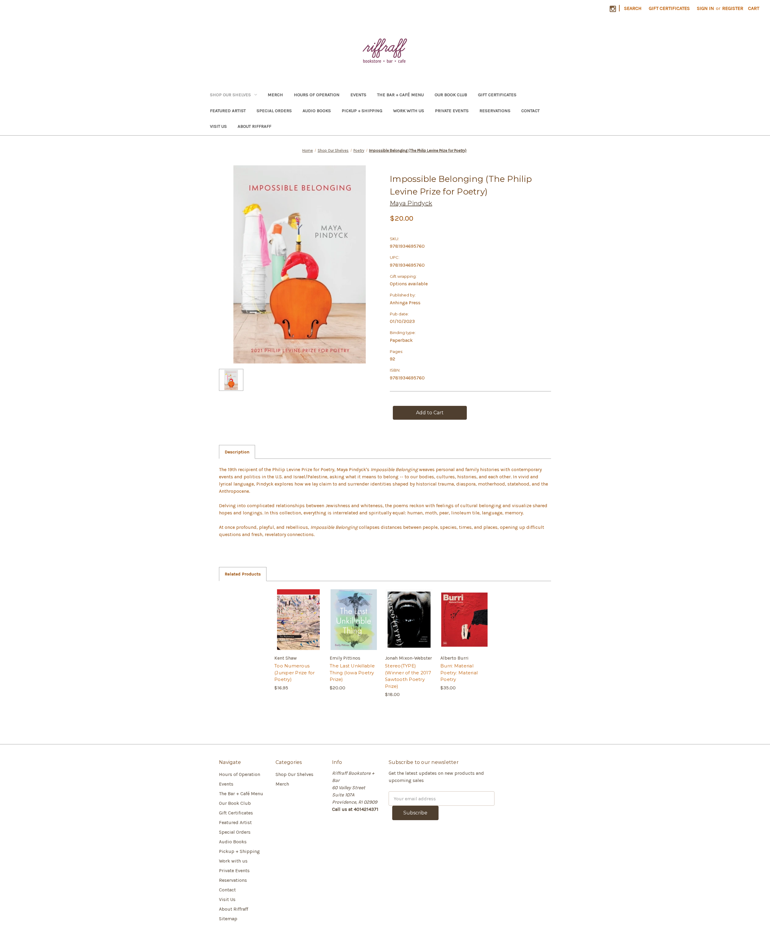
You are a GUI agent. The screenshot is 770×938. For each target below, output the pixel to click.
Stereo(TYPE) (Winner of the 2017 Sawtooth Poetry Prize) (408, 676)
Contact (530, 110)
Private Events (452, 110)
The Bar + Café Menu (400, 94)
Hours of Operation (317, 94)
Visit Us (218, 126)
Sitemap (228, 918)
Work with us (408, 110)
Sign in (705, 8)
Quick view (298, 613)
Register (732, 8)
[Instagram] (613, 9)
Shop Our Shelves (230, 94)
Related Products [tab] (243, 574)
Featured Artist (228, 110)
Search (633, 8)
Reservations (494, 110)
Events (358, 94)
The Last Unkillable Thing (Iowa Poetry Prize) (352, 672)
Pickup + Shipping (362, 110)
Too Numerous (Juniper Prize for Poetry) (294, 672)
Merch (275, 94)
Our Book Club (451, 94)
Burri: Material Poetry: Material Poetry (459, 672)
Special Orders (274, 110)
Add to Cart (298, 625)
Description (237, 452)
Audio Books (317, 110)
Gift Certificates (669, 8)
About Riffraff (254, 126)
